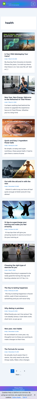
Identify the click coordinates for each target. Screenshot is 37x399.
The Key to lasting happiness (16, 288)
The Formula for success (14, 349)
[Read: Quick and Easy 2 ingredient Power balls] (18, 128)
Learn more (16, 397)
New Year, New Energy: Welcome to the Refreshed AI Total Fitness (17, 98)
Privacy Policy (18, 388)
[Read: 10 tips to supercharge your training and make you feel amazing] (18, 210)
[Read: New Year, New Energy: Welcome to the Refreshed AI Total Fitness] (18, 85)
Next (18, 375)
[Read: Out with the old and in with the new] (18, 169)
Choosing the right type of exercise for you (15, 266)
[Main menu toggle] (33, 4)
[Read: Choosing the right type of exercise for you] (18, 253)
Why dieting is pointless (14, 308)
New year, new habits (13, 329)
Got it (25, 397)
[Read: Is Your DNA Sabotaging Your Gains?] (18, 41)
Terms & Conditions (18, 390)
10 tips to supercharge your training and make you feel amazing (15, 224)
